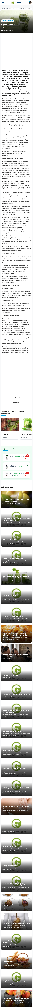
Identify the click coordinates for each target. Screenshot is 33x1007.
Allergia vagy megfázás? (10, 750)
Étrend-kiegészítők (10, 8)
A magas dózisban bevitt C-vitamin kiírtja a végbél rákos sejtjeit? (16, 500)
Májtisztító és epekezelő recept (12, 559)
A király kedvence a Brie (10, 866)
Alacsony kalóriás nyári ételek (12, 846)
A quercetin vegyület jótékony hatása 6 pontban (15, 905)
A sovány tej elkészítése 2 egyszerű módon (16, 694)
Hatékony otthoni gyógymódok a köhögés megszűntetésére (15, 711)
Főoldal (3, 8)
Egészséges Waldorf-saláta (11, 675)
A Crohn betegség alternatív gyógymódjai (16, 923)
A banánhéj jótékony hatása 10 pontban (15, 829)
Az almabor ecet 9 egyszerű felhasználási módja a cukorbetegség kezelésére (15, 999)
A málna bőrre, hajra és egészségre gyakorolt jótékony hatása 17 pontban (14, 884)
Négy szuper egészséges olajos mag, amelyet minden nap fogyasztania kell (14, 634)
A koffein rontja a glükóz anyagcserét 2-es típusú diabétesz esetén (16, 519)
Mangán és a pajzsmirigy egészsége (14, 981)
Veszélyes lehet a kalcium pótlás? (13, 731)
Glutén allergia (7, 962)
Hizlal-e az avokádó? (9, 539)
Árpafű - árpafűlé (19, 8)
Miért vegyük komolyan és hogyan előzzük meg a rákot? (15, 788)
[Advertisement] (16, 50)
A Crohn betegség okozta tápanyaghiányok (10, 596)
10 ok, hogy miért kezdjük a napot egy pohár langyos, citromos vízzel (14, 769)
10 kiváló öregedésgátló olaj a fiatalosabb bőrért (15, 807)
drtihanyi (18, 2)
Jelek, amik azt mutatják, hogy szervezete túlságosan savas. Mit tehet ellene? (16, 577)
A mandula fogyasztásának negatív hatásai (14, 941)
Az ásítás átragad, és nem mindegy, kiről (15, 654)
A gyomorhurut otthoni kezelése (12, 616)
